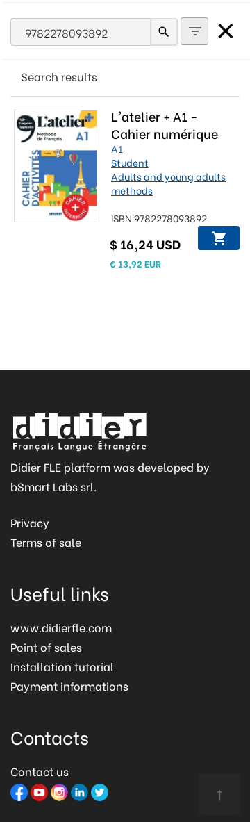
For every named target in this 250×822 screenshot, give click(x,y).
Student (130, 162)
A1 (117, 148)
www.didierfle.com (61, 627)
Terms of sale (45, 542)
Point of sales (46, 647)
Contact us (39, 771)
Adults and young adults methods (168, 183)
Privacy (29, 522)
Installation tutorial (62, 666)
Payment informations (69, 685)
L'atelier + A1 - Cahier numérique (164, 124)
